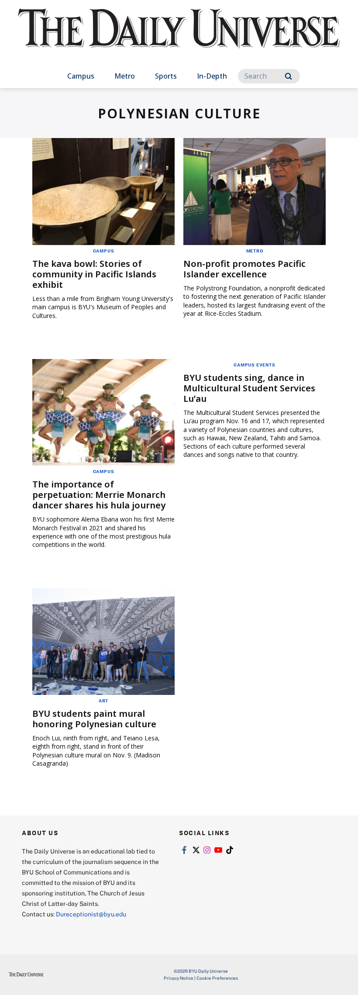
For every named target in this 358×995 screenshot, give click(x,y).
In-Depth (212, 76)
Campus (80, 76)
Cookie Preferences (217, 978)
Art (103, 700)
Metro (124, 76)
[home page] (179, 37)
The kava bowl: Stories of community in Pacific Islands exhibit (94, 274)
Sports (166, 76)
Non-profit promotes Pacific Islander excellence (244, 269)
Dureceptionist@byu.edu (91, 914)
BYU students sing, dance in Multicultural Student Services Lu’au (249, 388)
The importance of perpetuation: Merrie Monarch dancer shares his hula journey (98, 494)
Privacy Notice (178, 978)
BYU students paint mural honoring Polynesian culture (94, 719)
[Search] (288, 76)
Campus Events (254, 364)
